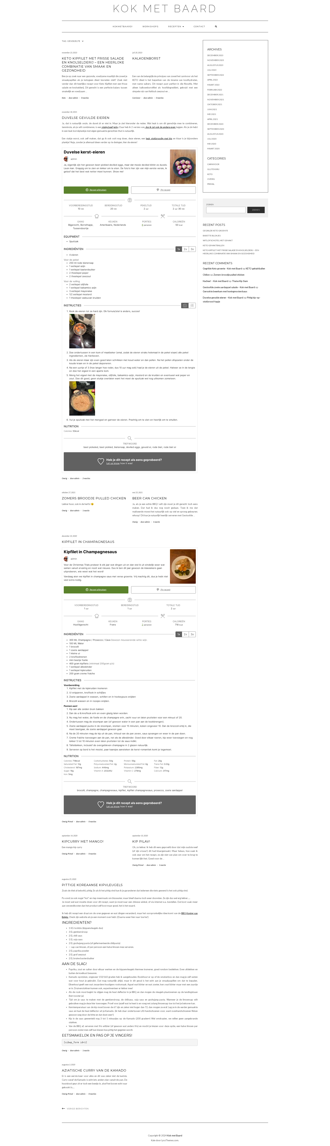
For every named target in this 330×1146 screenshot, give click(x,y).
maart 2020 (213, 148)
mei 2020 (211, 143)
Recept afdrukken (97, 190)
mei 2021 (211, 114)
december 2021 (215, 94)
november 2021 (215, 99)
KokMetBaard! (123, 26)
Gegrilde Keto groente (215, 230)
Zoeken (210, 204)
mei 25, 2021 (137, 492)
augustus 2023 (215, 65)
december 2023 (215, 55)
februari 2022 (214, 89)
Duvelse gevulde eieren (85, 118)
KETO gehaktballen (213, 245)
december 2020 (215, 124)
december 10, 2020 (69, 536)
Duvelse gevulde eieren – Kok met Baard (223, 297)
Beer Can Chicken (149, 498)
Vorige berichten (78, 1108)
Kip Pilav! (141, 841)
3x (192, 249)
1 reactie (85, 510)
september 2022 (215, 75)
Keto (64, 98)
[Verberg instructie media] (192, 305)
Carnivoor (136, 98)
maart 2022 (213, 84)
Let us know (113, 463)
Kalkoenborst (146, 58)
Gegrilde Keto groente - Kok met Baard (222, 268)
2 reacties (86, 478)
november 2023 (215, 60)
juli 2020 (211, 138)
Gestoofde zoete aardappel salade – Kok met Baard (229, 287)
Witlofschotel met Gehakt (218, 240)
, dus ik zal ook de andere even (160, 127)
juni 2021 (212, 109)
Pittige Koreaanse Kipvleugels (92, 885)
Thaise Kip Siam (240, 281)
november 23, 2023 (69, 52)
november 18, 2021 (69, 112)
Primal (70, 821)
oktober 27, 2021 (68, 492)
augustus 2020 (215, 134)
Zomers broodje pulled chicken (94, 498)
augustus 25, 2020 (69, 879)
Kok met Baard (165, 9)
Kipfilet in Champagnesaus (88, 542)
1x (178, 249)
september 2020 (215, 129)
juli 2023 (211, 70)
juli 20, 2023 (137, 52)
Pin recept (165, 190)
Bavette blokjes (212, 235)
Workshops (150, 26)
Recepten (175, 26)
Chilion (206, 274)
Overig (64, 478)
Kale (153, 1140)
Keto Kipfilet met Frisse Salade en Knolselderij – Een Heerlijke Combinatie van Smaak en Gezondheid (93, 64)
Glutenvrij (213, 169)
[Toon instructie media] (184, 305)
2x (185, 249)
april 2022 (212, 79)
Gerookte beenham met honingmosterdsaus (225, 291)
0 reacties (85, 98)
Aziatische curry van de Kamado (94, 1070)
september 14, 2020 (69, 835)
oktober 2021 (214, 104)
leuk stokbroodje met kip (159, 138)
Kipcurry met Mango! (82, 841)
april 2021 (212, 119)
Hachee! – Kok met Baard (215, 281)
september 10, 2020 (140, 835)
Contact (199, 26)
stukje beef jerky (109, 127)
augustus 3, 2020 (68, 1064)
